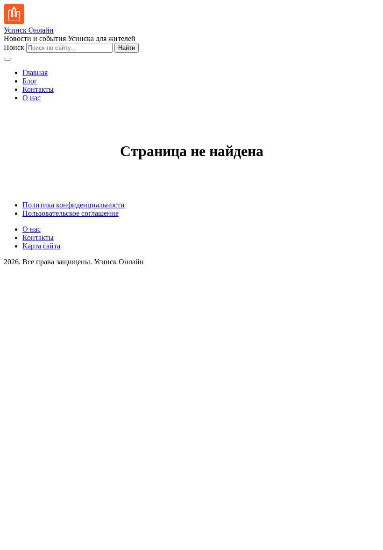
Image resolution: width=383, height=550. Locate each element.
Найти (126, 47)
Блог (29, 81)
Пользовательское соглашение (70, 213)
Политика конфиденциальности (73, 205)
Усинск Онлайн (29, 30)
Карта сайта (41, 246)
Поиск (14, 47)
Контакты (38, 89)
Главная (35, 72)
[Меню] (7, 59)
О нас (31, 98)
